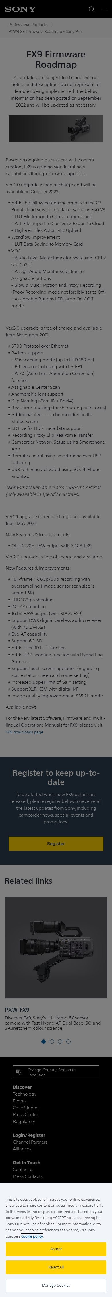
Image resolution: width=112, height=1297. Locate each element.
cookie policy (32, 1236)
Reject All (55, 1267)
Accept (56, 1248)
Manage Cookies (56, 1285)
